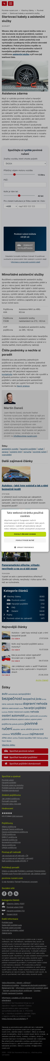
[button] (25, 547)
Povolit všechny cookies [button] (25, 534)
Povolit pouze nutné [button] (25, 540)
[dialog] (25, 530)
